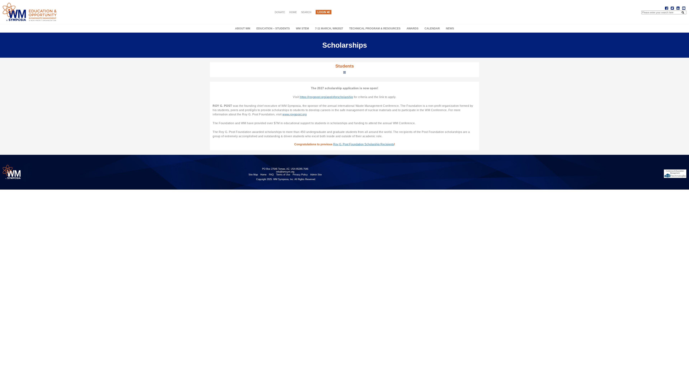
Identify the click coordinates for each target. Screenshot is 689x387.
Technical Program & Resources (374, 28)
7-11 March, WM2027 (329, 28)
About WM (242, 28)
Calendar (432, 28)
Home (293, 12)
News (450, 28)
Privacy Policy (300, 174)
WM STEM (302, 28)
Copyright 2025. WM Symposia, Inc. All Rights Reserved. (286, 179)
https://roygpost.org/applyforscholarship (326, 97)
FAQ (271, 174)
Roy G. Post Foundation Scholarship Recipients (363, 144)
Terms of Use (283, 174)
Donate (280, 12)
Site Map (253, 174)
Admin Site (316, 174)
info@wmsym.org (285, 171)
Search (306, 12)
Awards (412, 28)
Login (321, 12)
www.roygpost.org (294, 114)
